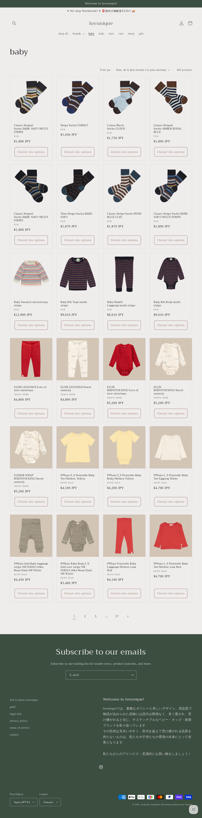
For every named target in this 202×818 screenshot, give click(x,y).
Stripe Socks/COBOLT (74, 125)
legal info (16, 713)
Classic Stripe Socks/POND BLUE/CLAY (124, 215)
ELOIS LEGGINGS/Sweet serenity (76, 389)
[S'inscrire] (132, 675)
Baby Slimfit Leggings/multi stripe (121, 304)
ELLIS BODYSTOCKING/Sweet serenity (168, 391)
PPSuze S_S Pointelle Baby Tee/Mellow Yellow (78, 477)
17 (116, 616)
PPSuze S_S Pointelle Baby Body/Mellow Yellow (124, 477)
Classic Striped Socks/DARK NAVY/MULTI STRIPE (31, 129)
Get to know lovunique (24, 699)
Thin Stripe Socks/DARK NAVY (76, 215)
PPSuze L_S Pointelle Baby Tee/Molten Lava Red (171, 565)
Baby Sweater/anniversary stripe (31, 304)
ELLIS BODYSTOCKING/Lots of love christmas (122, 391)
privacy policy (18, 720)
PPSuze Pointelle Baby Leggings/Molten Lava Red (121, 567)
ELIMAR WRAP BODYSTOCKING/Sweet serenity (29, 479)
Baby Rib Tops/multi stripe (74, 304)
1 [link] (74, 616)
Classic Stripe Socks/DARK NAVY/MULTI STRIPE (171, 215)
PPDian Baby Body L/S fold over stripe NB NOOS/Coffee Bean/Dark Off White (76, 569)
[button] (14, 23)
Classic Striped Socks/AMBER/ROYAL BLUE (168, 129)
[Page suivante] (127, 616)
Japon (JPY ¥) (22, 802)
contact (14, 734)
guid (12, 706)
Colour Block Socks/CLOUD (116, 127)
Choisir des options (31, 151)
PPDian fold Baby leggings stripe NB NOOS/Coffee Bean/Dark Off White (31, 567)
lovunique (145, 804)
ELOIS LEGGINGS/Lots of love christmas (30, 389)
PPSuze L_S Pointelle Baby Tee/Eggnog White (171, 477)
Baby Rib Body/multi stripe (167, 304)
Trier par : (106, 69)
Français (48, 802)
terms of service (20, 727)
